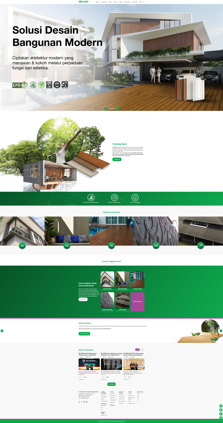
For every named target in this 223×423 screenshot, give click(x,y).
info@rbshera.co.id (85, 398)
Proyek (115, 2)
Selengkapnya (117, 159)
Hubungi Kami (135, 2)
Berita (138, 393)
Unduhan (121, 2)
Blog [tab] (142, 349)
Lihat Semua (111, 384)
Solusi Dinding (112, 395)
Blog (138, 395)
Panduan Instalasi (131, 403)
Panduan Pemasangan (112, 405)
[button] (105, 108)
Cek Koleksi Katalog (84, 333)
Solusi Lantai (112, 397)
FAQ (101, 407)
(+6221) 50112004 (85, 396)
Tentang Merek (104, 396)
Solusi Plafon (112, 393)
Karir (102, 409)
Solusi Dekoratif (122, 401)
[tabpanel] (111, 366)
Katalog (129, 401)
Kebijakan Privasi (104, 415)
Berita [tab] (137, 349)
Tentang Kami (104, 2)
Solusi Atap (112, 402)
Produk (109, 2)
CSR (138, 397)
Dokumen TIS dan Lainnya (131, 398)
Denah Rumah (130, 395)
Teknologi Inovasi (104, 401)
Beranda (97, 2)
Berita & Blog (127, 2)
